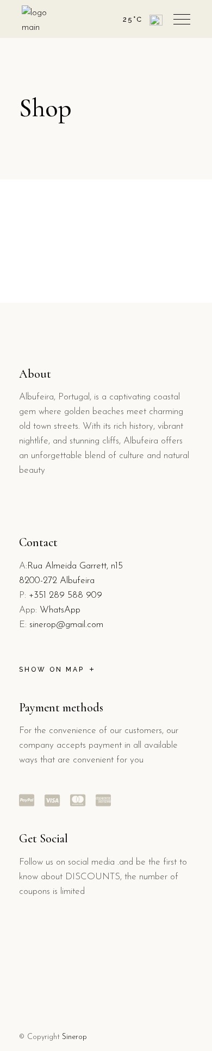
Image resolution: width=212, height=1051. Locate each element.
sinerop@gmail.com (66, 624)
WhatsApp (60, 610)
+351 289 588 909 (65, 595)
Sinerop (74, 1037)
